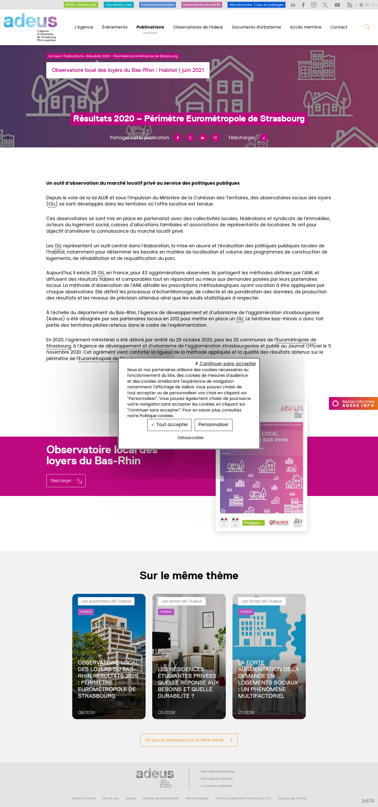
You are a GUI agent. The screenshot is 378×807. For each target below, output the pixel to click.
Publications (150, 27)
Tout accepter (171, 425)
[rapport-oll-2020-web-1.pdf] (250, 466)
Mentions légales (197, 798)
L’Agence (84, 27)
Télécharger (241, 138)
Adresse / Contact (83, 798)
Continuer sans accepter (227, 364)
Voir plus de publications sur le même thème (184, 740)
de (374, 4)
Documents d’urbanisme (256, 27)
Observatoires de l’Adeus (198, 27)
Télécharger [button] (61, 480)
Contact (338, 27)
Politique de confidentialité (161, 798)
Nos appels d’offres (217, 778)
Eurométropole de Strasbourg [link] (112, 358)
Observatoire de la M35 (201, 5)
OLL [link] (52, 204)
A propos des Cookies (292, 798)
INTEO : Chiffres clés (81, 5)
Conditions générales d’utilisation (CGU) (243, 798)
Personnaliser (214, 425)
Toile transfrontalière (157, 5)
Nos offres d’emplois (218, 771)
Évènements (115, 27)
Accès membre (305, 27)
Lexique (131, 798)
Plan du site (111, 798)
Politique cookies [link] (191, 437)
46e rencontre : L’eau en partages (256, 5)
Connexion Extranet (216, 786)
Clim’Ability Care (118, 5)
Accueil (54, 56)
